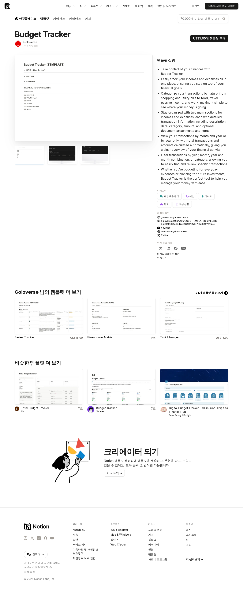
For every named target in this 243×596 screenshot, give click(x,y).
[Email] (183, 248)
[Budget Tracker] (121, 387)
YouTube (165, 227)
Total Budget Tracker (35, 408)
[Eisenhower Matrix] (121, 316)
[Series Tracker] (49, 316)
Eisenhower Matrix (99, 337)
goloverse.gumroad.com (174, 217)
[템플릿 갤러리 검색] (223, 18)
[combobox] (203, 18)
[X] (160, 248)
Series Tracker (24, 337)
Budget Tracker (106, 408)
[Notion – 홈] (8, 6)
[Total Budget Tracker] (49, 387)
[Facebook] (176, 248)
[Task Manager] (194, 316)
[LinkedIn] (168, 248)
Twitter (165, 235)
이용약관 (161, 257)
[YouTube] (52, 538)
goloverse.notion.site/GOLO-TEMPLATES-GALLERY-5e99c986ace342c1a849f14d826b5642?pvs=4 (189, 222)
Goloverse (30, 42)
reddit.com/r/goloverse (174, 231)
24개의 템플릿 (30, 45)
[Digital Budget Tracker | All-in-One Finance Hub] (194, 387)
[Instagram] (25, 538)
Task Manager (169, 337)
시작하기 (114, 473)
